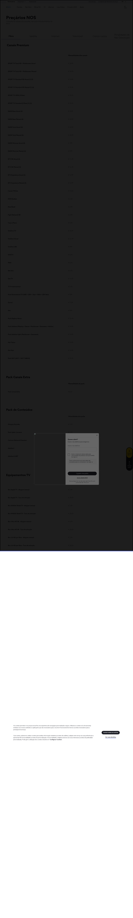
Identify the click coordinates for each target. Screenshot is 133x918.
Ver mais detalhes (110, 737)
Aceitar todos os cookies (110, 732)
